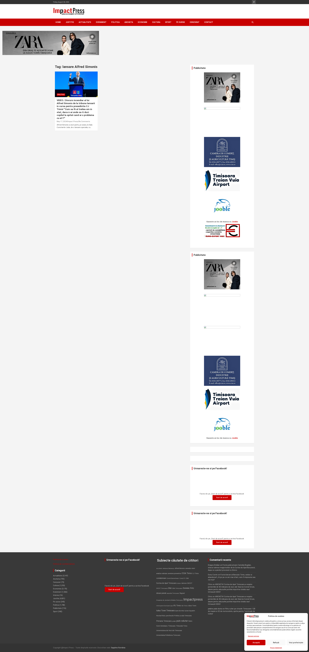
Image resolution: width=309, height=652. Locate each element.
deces (179, 583)
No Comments (84, 121)
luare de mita (179, 611)
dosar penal (161, 593)
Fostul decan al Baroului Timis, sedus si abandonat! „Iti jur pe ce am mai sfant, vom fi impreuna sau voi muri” (231, 577)
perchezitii (170, 616)
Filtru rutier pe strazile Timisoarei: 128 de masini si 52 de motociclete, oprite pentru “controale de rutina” (231, 611)
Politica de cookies (60, 559)
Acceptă (256, 643)
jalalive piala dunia (215, 609)
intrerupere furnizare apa (164, 606)
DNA (170, 588)
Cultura (156, 22)
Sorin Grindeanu (162, 626)
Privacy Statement (276, 648)
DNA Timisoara (177, 588)
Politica (115, 22)
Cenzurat (194, 22)
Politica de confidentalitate (64, 564)
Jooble (235, 222)
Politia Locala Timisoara (183, 616)
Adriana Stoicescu (168, 568)
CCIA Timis (187, 573)
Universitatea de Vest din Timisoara (169, 630)
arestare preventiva (174, 573)
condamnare (161, 578)
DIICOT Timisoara (162, 588)
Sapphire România (118, 648)
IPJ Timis (177, 605)
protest (174, 621)
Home (58, 22)
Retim (190, 621)
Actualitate (85, 22)
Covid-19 (182, 578)
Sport (168, 22)
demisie (184, 583)
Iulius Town (192, 606)
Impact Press (73, 121)
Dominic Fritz (188, 588)
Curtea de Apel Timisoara (166, 583)
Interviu (56, 595)
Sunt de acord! (222, 497)
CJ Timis (195, 573)
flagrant (182, 593)
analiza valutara (161, 573)
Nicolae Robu (160, 616)
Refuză (276, 643)
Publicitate (57, 608)
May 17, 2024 (62, 121)
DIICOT (189, 583)
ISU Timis (184, 606)
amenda (188, 568)
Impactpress (193, 599)
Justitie (70, 22)
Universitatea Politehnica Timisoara (168, 635)
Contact (208, 22)
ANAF (193, 568)
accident (159, 568)
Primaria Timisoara (164, 621)
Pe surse (180, 22)
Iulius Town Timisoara (165, 610)
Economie (142, 22)
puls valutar (182, 621)
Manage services (253, 636)
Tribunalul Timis (181, 626)
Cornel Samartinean (173, 578)
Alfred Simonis (180, 568)
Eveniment (101, 22)
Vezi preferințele (296, 643)
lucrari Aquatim (190, 611)
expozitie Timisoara (173, 593)
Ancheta (128, 22)
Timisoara (171, 626)
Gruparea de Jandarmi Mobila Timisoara (169, 600)
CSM (187, 578)
